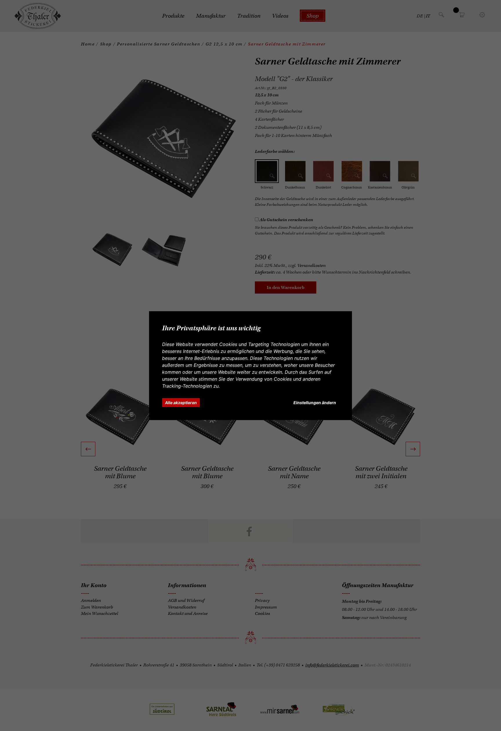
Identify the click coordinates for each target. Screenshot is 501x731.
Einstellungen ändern (314, 402)
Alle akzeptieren (181, 402)
